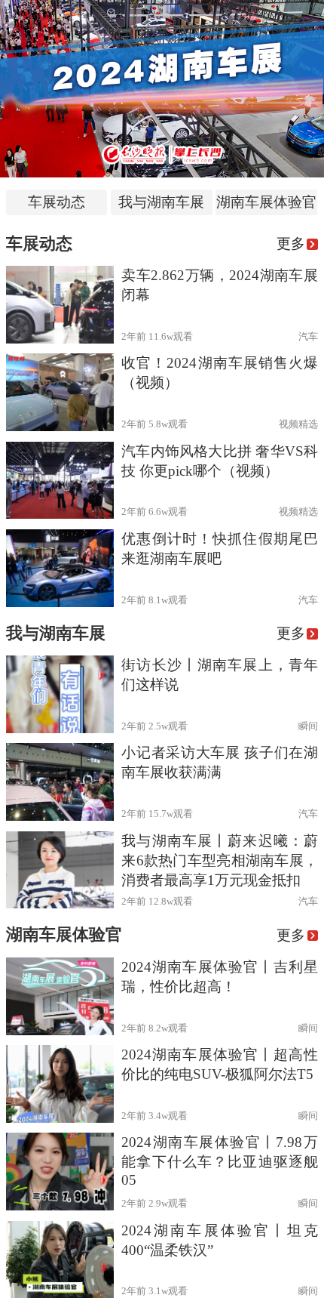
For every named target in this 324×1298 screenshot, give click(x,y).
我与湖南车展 (161, 202)
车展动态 (56, 202)
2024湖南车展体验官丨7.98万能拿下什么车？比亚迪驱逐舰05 (219, 1161)
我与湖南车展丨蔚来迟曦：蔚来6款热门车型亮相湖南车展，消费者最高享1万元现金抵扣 (219, 860)
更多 (291, 243)
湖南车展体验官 (266, 202)
